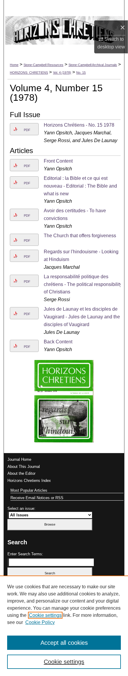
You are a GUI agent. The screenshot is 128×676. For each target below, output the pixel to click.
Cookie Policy (40, 622)
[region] (64, 626)
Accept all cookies (64, 642)
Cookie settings (45, 615)
